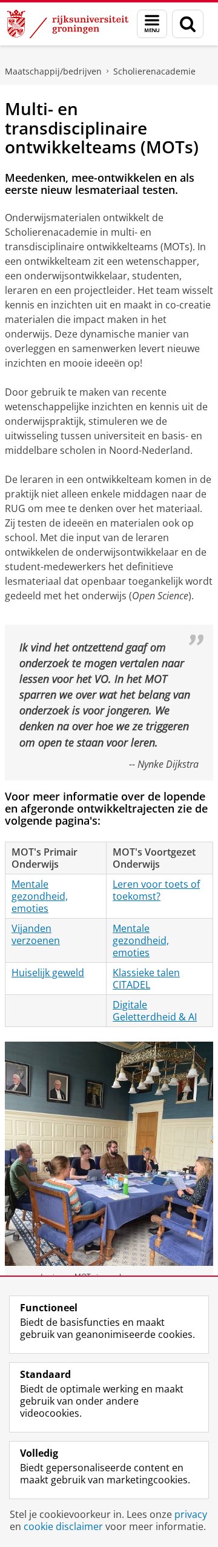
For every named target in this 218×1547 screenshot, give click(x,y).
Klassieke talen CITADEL (146, 978)
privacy (190, 1514)
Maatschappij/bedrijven (53, 71)
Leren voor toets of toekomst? (156, 890)
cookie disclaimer (63, 1526)
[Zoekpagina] (188, 24)
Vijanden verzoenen (36, 934)
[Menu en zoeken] (152, 24)
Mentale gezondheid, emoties (40, 896)
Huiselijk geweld (48, 972)
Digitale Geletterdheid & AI (155, 1011)
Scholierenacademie (154, 71)
